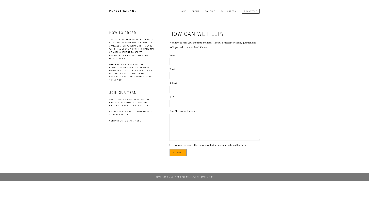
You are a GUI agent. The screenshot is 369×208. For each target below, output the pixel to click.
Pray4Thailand (123, 10)
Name (173, 55)
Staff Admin (207, 177)
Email (172, 69)
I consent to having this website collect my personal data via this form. (210, 144)
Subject (173, 83)
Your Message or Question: (183, 111)
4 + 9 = (173, 97)
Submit (178, 152)
